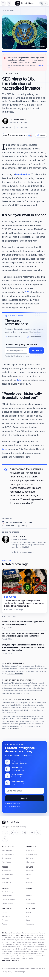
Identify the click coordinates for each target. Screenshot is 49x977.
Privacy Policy (19, 935)
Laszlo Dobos (19, 120)
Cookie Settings (19, 972)
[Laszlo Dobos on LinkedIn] (15, 552)
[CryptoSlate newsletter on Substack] (18, 832)
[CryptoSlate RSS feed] (5, 839)
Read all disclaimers (9, 960)
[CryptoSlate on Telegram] (25, 832)
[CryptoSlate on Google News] (12, 832)
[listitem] (5, 522)
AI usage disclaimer (15, 674)
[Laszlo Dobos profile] (5, 539)
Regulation (12, 74)
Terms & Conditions (38, 968)
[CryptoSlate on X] (5, 832)
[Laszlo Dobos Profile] (5, 121)
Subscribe (24, 798)
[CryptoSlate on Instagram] (38, 832)
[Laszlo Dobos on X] (12, 552)
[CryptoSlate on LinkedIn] (32, 832)
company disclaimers (10, 729)
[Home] (2, 10)
